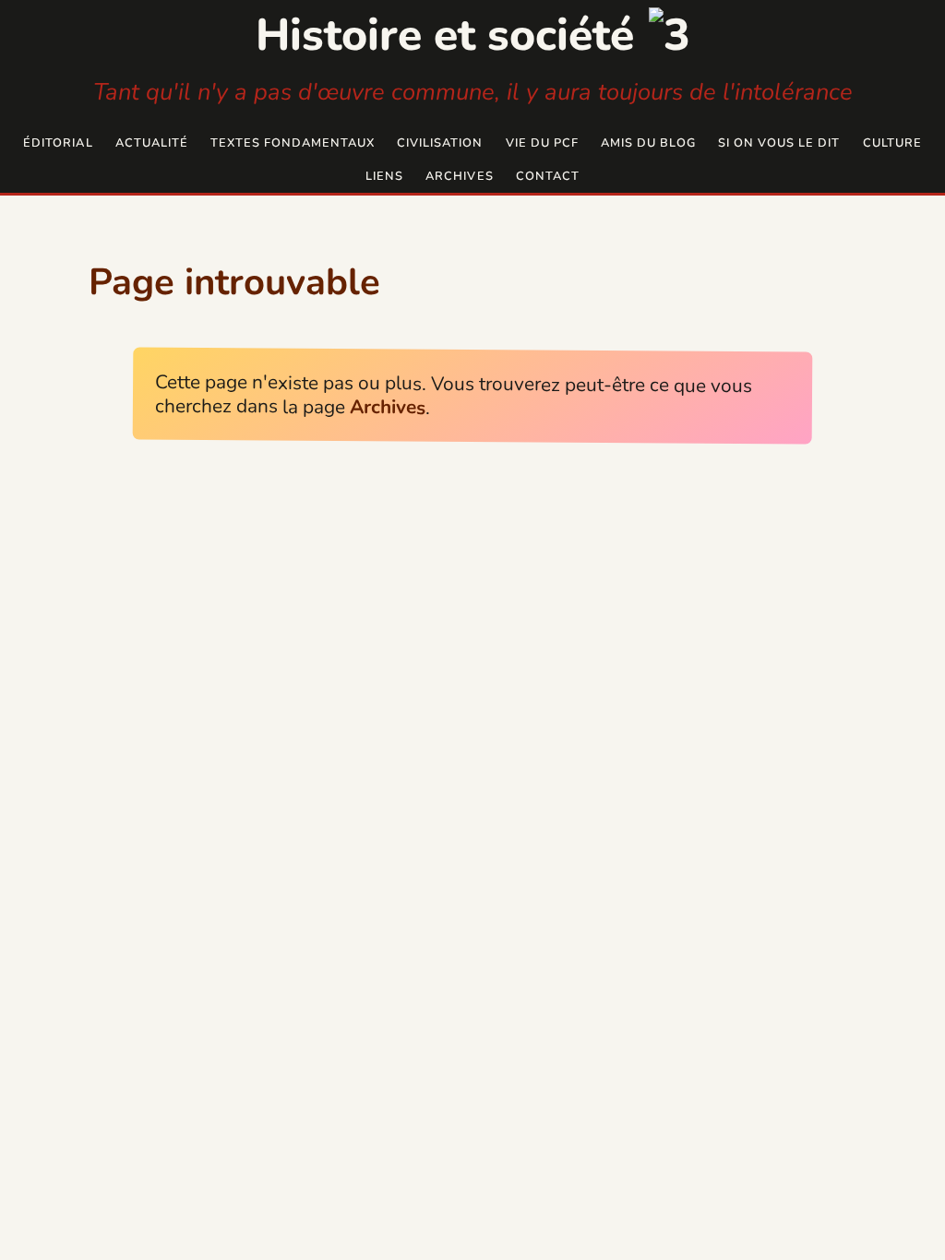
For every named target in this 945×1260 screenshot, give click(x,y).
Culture (892, 143)
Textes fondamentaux (292, 143)
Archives (459, 176)
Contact (548, 176)
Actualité (151, 143)
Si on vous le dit (779, 143)
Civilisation (440, 143)
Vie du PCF (542, 143)
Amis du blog (648, 143)
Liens (384, 176)
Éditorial (57, 143)
